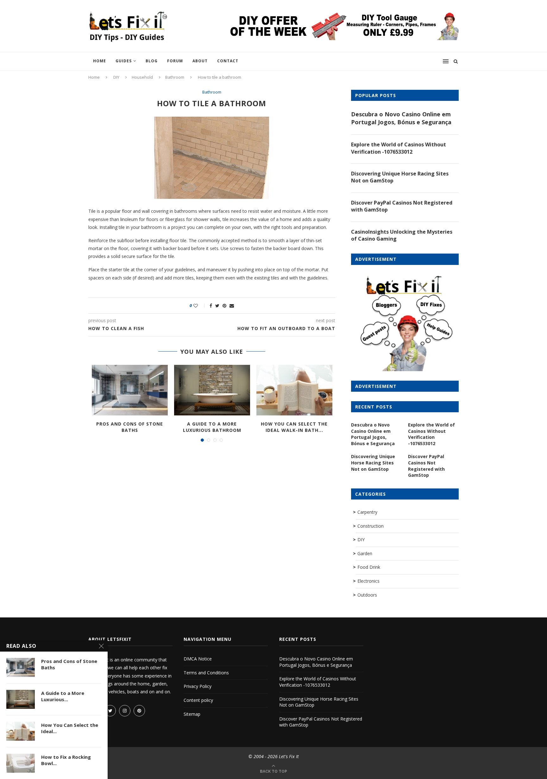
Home (99, 61)
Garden (364, 553)
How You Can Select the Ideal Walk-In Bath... (294, 427)
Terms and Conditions (206, 673)
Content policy (198, 700)
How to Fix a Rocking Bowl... (66, 760)
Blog (152, 61)
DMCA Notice (198, 659)
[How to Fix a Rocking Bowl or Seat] (20, 763)
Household (142, 77)
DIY (116, 77)
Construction (370, 526)
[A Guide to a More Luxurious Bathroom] (212, 390)
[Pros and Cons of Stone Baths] (130, 390)
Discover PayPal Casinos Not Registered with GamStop (401, 206)
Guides (124, 61)
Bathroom (174, 77)
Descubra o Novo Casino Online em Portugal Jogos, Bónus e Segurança (401, 118)
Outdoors (367, 595)
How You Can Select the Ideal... (69, 728)
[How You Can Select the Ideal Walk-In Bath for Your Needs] (294, 390)
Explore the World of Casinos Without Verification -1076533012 (398, 148)
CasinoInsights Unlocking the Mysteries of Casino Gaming (401, 235)
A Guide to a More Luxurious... (62, 696)
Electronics (368, 581)
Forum (175, 61)
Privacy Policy (197, 686)
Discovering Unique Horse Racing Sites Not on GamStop (400, 177)
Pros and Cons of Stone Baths (129, 427)
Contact (227, 61)
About (200, 61)
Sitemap (192, 714)
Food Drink (368, 567)
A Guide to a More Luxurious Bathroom (212, 427)
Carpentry (367, 512)
